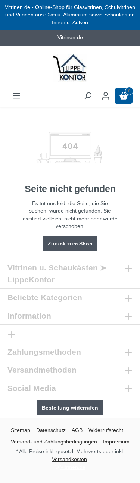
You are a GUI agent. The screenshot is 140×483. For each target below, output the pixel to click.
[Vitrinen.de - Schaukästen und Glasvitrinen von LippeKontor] (70, 68)
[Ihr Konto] (106, 96)
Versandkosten (69, 459)
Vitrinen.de (72, 467)
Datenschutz (51, 430)
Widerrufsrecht (105, 430)
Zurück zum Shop (70, 244)
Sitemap (20, 430)
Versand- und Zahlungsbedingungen (54, 442)
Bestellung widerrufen (70, 408)
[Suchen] (88, 96)
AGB (77, 430)
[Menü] (16, 96)
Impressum (116, 442)
